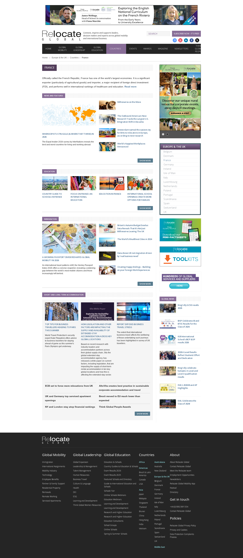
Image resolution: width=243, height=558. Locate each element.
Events (133, 48)
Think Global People (198, 48)
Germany (168, 164)
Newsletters (181, 48)
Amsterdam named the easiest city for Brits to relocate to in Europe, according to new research (134, 132)
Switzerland (169, 207)
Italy (165, 177)
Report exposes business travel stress (130, 326)
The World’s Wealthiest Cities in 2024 (134, 239)
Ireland (167, 168)
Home (48, 48)
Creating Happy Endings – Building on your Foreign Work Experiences (134, 268)
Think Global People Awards (115, 406)
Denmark (168, 155)
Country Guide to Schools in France (52, 195)
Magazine (163, 48)
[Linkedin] (186, 40)
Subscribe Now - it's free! (186, 33)
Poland (167, 190)
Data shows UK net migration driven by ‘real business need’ (134, 254)
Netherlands (170, 186)
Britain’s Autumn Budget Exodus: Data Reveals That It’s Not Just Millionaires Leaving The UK (132, 228)
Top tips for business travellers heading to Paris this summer (60, 327)
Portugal (168, 194)
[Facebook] (192, 40)
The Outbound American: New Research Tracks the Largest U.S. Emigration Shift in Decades (132, 118)
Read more (130, 86)
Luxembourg (170, 181)
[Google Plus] (175, 40)
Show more (145, 160)
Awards (147, 48)
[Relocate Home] (61, 35)
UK (164, 211)
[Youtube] (180, 40)
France (167, 160)
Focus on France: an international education (81, 196)
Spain (166, 203)
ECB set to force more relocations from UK (69, 386)
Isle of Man (169, 173)
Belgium (167, 151)
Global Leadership (79, 49)
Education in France (110, 193)
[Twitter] (197, 40)
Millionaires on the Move (129, 101)
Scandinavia (169, 199)
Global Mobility (62, 49)
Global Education (97, 49)
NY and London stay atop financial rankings (70, 406)
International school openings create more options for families (139, 196)
